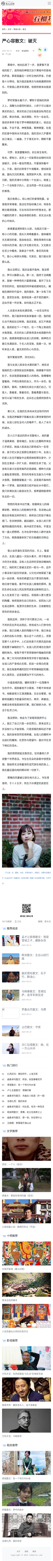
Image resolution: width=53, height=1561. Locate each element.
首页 (4, 29)
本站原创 (25, 51)
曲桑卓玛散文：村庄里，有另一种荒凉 (25, 1106)
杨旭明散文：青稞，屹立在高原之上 (24, 1112)
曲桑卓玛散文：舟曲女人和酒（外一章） (26, 1095)
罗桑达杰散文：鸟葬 (34, 1009)
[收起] (49, 3)
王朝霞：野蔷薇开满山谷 (19, 1123)
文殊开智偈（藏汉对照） (14, 1269)
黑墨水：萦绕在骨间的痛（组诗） (18, 1195)
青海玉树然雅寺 (9, 1300)
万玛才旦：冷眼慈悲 (12, 1436)
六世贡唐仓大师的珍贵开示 (15, 1331)
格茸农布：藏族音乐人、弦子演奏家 (19, 1405)
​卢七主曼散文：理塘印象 (19, 1090)
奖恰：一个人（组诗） (13, 1164)
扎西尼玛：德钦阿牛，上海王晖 (22, 1074)
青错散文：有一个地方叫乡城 (21, 1084)
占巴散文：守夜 (31, 1027)
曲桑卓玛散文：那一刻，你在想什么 (24, 1117)
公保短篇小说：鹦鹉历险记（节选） (19, 1226)
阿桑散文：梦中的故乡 (13, 1509)
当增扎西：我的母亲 (17, 1101)
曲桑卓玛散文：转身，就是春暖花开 (24, 1079)
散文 (24, 29)
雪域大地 (17, 29)
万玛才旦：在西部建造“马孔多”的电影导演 (22, 1373)
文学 (9, 29)
